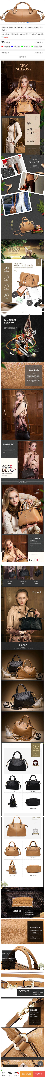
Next (41, 12)
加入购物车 (26, 1074)
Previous (3, 12)
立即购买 (38, 1074)
